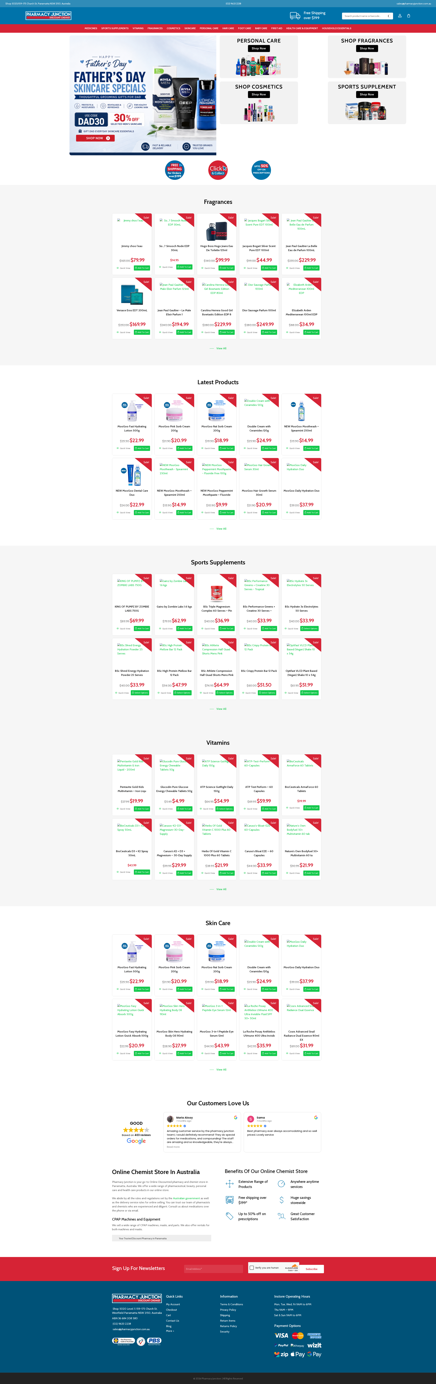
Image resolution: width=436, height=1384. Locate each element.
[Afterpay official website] (298, 1346)
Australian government (186, 1198)
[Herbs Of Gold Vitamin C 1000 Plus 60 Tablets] (217, 833)
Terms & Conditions (231, 1304)
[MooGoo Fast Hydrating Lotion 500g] (132, 408)
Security (224, 1331)
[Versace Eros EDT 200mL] (132, 292)
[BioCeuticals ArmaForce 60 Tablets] (301, 768)
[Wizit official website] (314, 1346)
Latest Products (218, 382)
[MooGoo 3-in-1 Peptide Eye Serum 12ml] (217, 1013)
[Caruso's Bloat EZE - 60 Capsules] (259, 833)
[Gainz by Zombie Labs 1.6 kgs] (174, 588)
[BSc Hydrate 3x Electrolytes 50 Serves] (301, 588)
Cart (168, 1315)
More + (170, 1331)
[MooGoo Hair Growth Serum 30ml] (259, 472)
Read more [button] (173, 1147)
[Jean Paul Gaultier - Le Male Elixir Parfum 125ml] (174, 292)
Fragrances (218, 201)
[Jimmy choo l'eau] (132, 227)
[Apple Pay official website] (298, 1355)
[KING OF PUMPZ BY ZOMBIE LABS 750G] (132, 588)
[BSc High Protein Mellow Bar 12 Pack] (174, 652)
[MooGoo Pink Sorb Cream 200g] (174, 408)
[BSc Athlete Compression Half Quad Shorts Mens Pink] (217, 652)
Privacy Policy (228, 1309)
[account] (400, 16)
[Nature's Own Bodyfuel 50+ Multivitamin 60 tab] (301, 833)
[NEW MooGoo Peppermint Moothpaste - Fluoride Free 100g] (217, 472)
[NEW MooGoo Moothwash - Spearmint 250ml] (301, 408)
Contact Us (172, 1320)
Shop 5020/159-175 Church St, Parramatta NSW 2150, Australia (37, 3)
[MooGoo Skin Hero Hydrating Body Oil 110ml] (174, 1013)
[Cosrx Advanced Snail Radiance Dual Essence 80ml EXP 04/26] (301, 1013)
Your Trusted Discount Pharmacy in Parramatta (143, 1238)
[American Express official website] (314, 1336)
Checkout (171, 1309)
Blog (168, 1326)
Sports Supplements (218, 562)
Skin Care (218, 923)
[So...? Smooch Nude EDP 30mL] (174, 227)
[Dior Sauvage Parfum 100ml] (259, 292)
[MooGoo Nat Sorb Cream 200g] (217, 408)
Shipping (225, 1315)
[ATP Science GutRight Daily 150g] (217, 768)
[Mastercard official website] (298, 1336)
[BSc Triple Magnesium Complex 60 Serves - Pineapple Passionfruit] (217, 588)
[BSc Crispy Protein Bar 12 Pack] (259, 652)
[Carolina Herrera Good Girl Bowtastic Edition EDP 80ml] (217, 292)
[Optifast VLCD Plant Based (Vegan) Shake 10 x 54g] (301, 652)
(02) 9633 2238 (233, 3)
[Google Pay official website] (314, 1355)
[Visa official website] (281, 1336)
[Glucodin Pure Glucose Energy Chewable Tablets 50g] (174, 768)
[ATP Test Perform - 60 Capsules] (259, 768)
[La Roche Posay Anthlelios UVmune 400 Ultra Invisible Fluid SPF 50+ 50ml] (259, 1013)
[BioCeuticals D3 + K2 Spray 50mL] (132, 833)
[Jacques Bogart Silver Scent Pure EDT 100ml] (259, 227)
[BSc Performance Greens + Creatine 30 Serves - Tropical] (259, 588)
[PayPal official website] (281, 1346)
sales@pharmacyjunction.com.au (414, 3)
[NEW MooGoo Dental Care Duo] (132, 472)
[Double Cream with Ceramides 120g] (259, 408)
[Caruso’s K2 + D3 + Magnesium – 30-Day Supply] (174, 833)
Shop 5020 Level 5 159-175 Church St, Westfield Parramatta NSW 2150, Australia (137, 1310)
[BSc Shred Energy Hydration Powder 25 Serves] (132, 652)
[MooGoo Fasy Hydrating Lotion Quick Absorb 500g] (132, 1013)
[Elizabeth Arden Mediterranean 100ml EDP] (301, 292)
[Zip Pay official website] (281, 1355)
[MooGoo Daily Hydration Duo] (301, 472)
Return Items (227, 1320)
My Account (173, 1304)
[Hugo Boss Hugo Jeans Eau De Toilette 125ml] (217, 227)
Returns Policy (228, 1326)
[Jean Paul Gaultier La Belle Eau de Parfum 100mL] (301, 227)
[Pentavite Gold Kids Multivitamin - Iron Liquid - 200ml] (132, 768)
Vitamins (218, 742)
